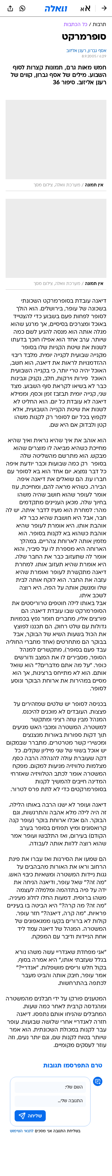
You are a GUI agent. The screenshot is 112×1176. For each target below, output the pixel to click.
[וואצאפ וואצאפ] (22, 8)
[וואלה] (56, 8)
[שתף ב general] (10, 8)
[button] (85, 8)
